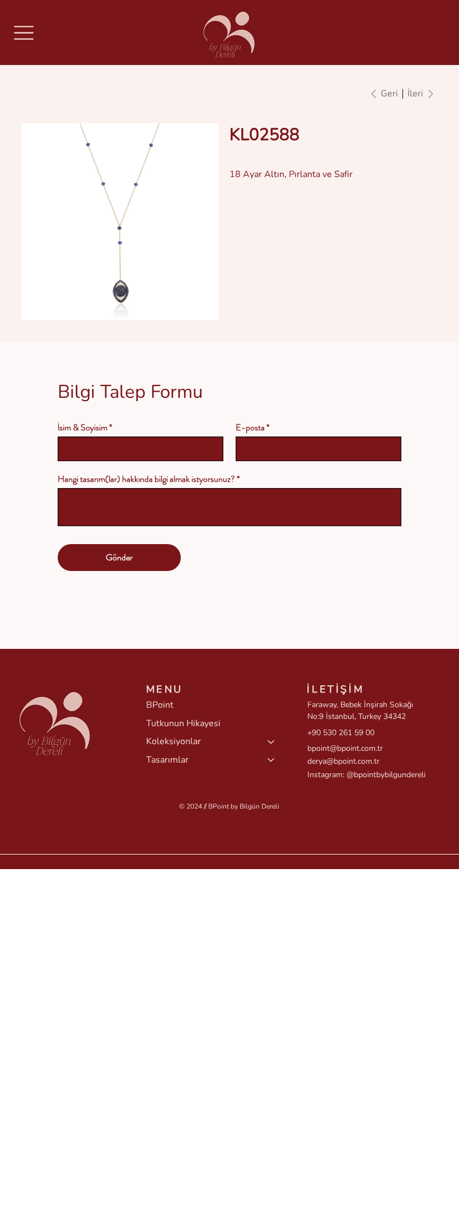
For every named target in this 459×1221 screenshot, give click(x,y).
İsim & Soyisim (82, 427)
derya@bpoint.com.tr (343, 761)
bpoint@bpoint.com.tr (345, 748)
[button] (24, 33)
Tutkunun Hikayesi (183, 723)
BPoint (160, 705)
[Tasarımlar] (271, 760)
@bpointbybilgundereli (385, 774)
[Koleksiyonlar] (271, 741)
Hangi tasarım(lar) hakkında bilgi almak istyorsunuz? (146, 479)
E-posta (250, 427)
